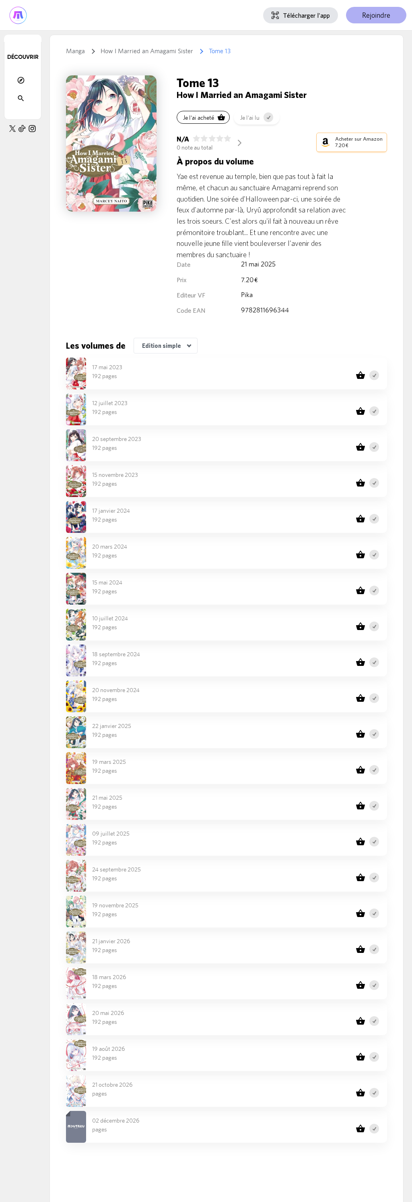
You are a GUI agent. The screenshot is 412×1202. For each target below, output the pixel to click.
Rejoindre (376, 15)
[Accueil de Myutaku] (18, 15)
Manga (75, 51)
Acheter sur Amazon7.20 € (359, 142)
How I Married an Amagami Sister (147, 51)
